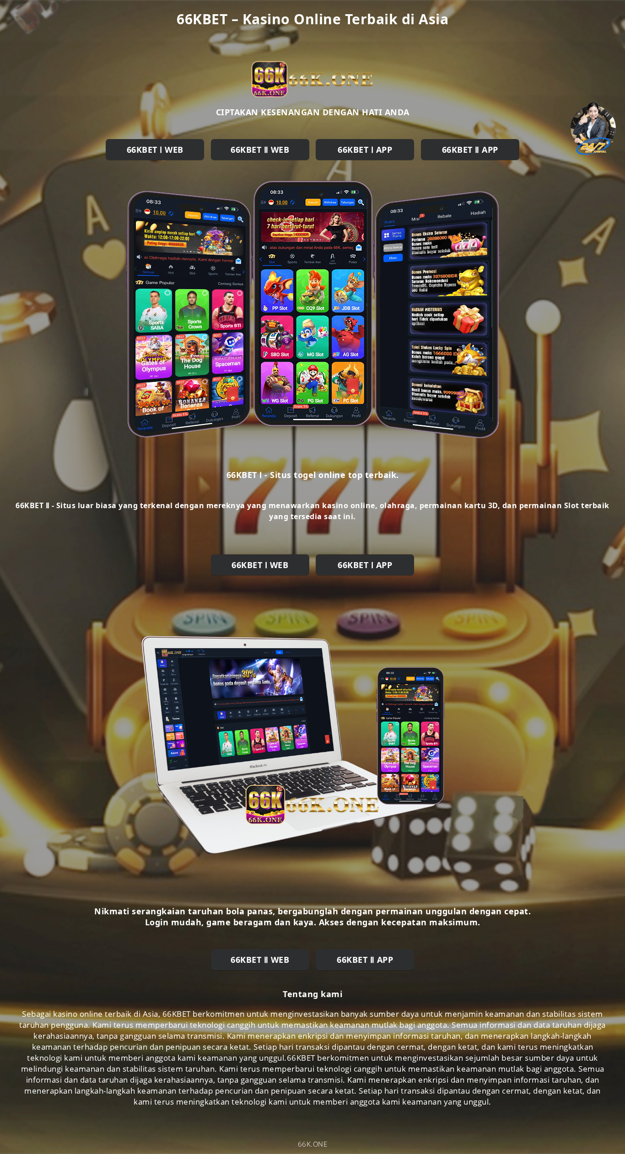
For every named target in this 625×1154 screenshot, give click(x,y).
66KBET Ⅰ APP (365, 149)
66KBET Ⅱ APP (470, 149)
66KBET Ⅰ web (155, 149)
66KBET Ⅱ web (260, 149)
